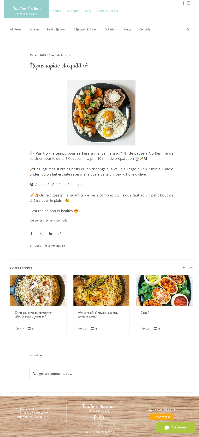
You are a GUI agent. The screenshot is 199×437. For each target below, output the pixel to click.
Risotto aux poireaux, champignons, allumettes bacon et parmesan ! (33, 315)
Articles (34, 29)
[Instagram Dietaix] (188, 3)
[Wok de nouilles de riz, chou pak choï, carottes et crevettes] (101, 290)
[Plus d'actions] (171, 55)
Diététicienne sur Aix (26, 14)
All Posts (16, 29)
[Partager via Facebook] (31, 233)
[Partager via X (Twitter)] (41, 233)
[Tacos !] (164, 290)
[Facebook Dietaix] (183, 3)
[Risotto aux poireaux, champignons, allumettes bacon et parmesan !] (38, 290)
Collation (110, 29)
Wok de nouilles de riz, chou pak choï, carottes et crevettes (98, 315)
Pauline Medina (26, 8)
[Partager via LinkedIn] (50, 233)
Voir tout (187, 267)
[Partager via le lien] (60, 233)
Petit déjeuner (56, 29)
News (128, 29)
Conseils (144, 29)
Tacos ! (145, 313)
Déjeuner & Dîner (85, 29)
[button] (188, 29)
